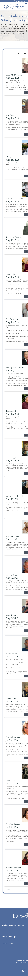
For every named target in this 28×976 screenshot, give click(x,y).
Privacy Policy (20, 962)
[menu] (25, 3)
